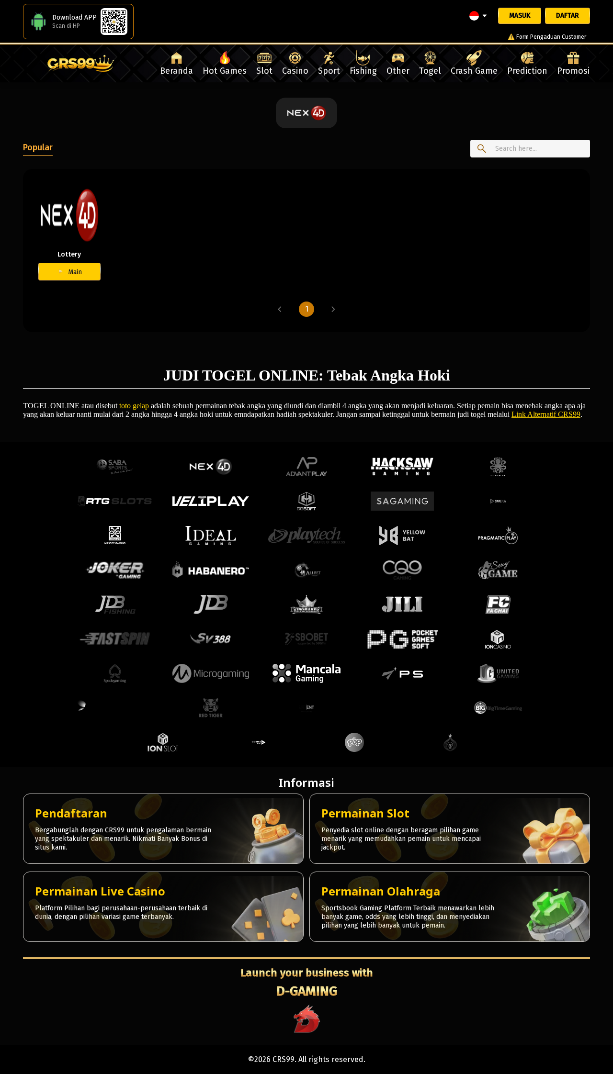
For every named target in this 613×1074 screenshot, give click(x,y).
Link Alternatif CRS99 (545, 414)
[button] (279, 309)
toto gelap (134, 406)
